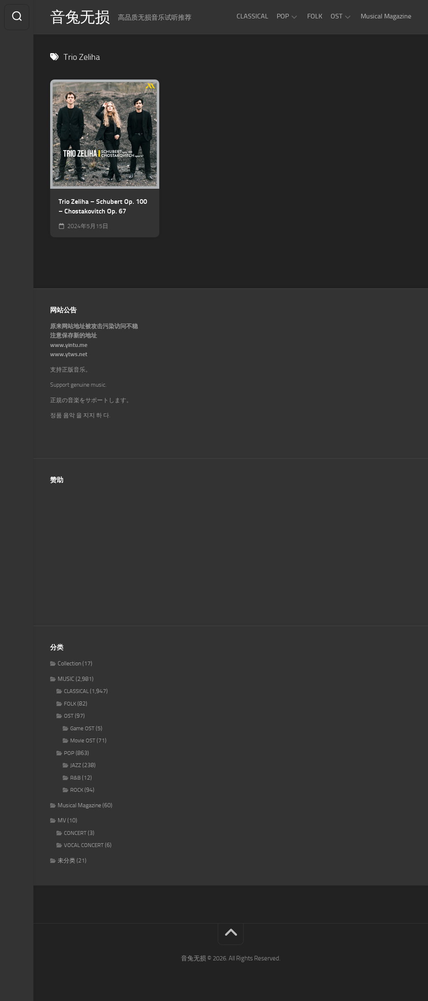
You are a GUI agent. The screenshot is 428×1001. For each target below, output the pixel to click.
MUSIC (66, 679)
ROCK (76, 790)
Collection (69, 663)
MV (62, 820)
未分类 (66, 860)
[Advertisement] (230, 550)
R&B (75, 778)
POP (283, 16)
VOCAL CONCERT (84, 845)
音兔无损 (80, 17)
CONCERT (75, 833)
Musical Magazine (386, 16)
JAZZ (75, 765)
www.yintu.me (68, 345)
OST (336, 16)
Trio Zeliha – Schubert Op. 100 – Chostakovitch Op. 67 (103, 206)
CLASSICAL (252, 16)
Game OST (82, 728)
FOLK (314, 16)
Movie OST (82, 740)
